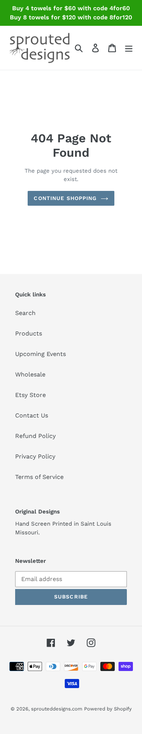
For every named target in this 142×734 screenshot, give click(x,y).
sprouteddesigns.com (56, 709)
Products (28, 333)
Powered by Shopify (108, 709)
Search (25, 313)
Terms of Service (39, 476)
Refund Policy (35, 435)
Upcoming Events (40, 354)
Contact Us (31, 415)
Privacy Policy (35, 456)
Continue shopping (65, 198)
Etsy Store (30, 395)
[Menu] (128, 48)
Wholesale (30, 374)
